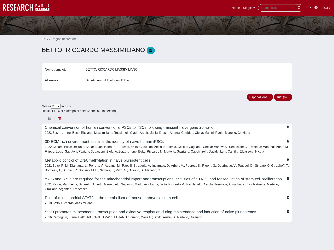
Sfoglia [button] (248, 7)
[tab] (50, 119)
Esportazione (258, 97)
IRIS (45, 39)
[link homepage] (28, 8)
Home (236, 7)
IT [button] (307, 7)
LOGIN (325, 7)
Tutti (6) (281, 97)
